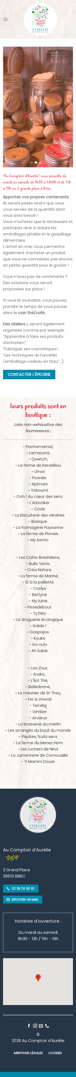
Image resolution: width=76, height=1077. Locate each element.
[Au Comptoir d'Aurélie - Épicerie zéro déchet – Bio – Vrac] (40, 19)
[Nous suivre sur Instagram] (35, 1026)
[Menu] (5, 19)
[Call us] (47, 1026)
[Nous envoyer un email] (41, 1026)
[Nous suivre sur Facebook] (29, 1026)
